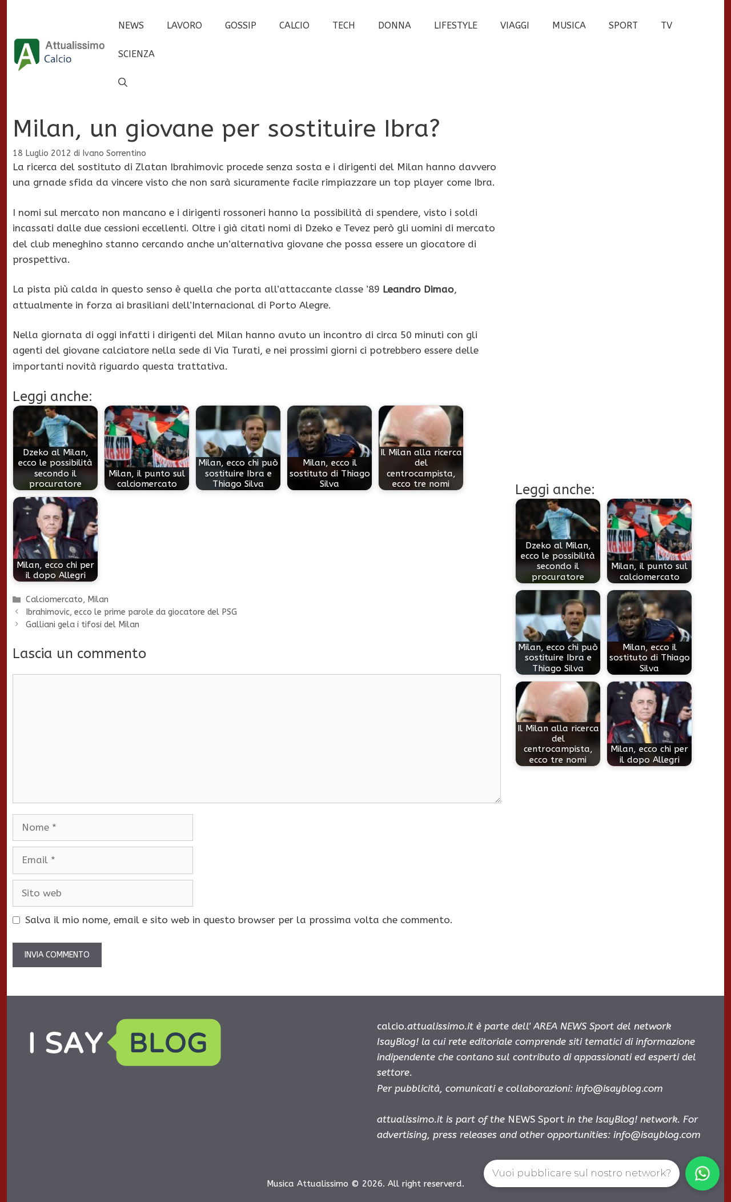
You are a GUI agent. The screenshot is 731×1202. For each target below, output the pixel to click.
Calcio (294, 25)
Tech (343, 25)
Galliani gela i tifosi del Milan (82, 625)
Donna (394, 25)
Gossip (240, 25)
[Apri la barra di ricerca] (123, 83)
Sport (623, 25)
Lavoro (184, 25)
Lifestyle (455, 25)
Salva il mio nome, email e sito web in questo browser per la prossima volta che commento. (239, 919)
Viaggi (514, 25)
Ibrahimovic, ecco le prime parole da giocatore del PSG (131, 612)
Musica (569, 25)
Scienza (136, 54)
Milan (98, 599)
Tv (666, 25)
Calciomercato (54, 599)
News (131, 25)
